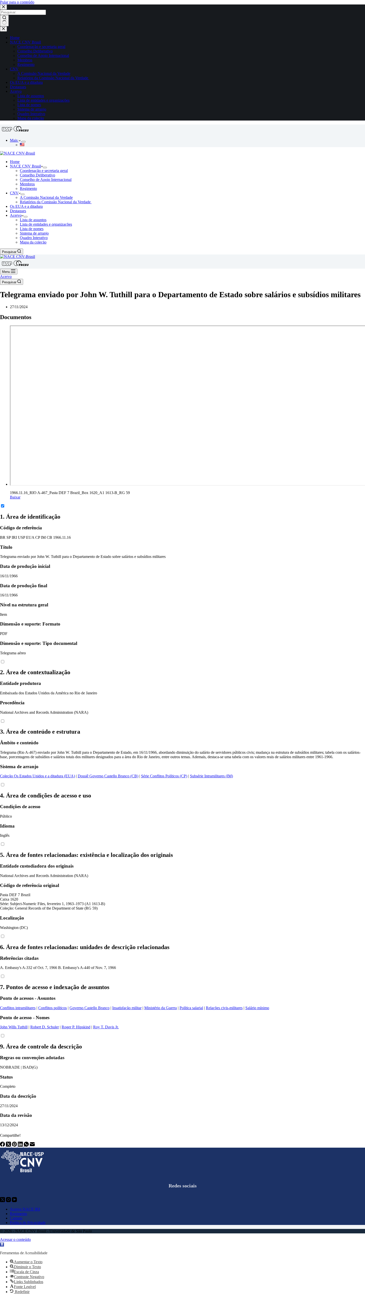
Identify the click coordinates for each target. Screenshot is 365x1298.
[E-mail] (32, 1145)
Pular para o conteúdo (17, 2)
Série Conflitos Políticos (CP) (164, 776)
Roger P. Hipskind (76, 1027)
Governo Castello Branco (90, 1008)
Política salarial (191, 1008)
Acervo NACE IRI (25, 1209)
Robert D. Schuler (44, 1027)
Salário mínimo (257, 1008)
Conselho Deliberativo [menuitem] (35, 51)
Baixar (15, 497)
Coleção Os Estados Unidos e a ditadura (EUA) (37, 776)
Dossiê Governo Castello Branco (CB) (108, 776)
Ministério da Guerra (160, 1008)
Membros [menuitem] (24, 60)
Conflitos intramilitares (18, 1008)
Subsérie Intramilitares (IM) (211, 776)
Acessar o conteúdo (15, 1239)
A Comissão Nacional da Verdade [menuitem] (43, 73)
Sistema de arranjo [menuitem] (31, 109)
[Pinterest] (15, 1145)
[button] (2, 1244)
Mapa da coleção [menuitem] (30, 118)
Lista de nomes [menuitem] (29, 105)
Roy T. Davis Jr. (106, 1027)
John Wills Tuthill (14, 1027)
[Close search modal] (3, 7)
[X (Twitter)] (9, 1145)
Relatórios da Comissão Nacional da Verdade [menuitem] (53, 78)
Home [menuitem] (15, 38)
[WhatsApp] (27, 1145)
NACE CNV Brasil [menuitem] (25, 42)
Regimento (18, 1214)
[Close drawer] (3, 29)
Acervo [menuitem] (16, 91)
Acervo (6, 276)
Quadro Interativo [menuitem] (31, 114)
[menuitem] (24, 141)
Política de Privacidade (28, 1222)
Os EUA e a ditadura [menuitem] (26, 82)
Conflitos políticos (52, 1008)
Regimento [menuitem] (26, 64)
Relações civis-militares (224, 1008)
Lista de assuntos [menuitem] (30, 96)
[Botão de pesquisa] (4, 20)
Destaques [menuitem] (18, 87)
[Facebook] (3, 1145)
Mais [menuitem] (14, 140)
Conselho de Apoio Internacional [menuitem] (43, 55)
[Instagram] (9, 1201)
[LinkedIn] (21, 1145)
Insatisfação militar (127, 1008)
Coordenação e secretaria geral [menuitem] (41, 46)
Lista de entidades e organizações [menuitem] (43, 100)
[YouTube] (14, 1201)
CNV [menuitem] (14, 69)
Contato (16, 1218)
